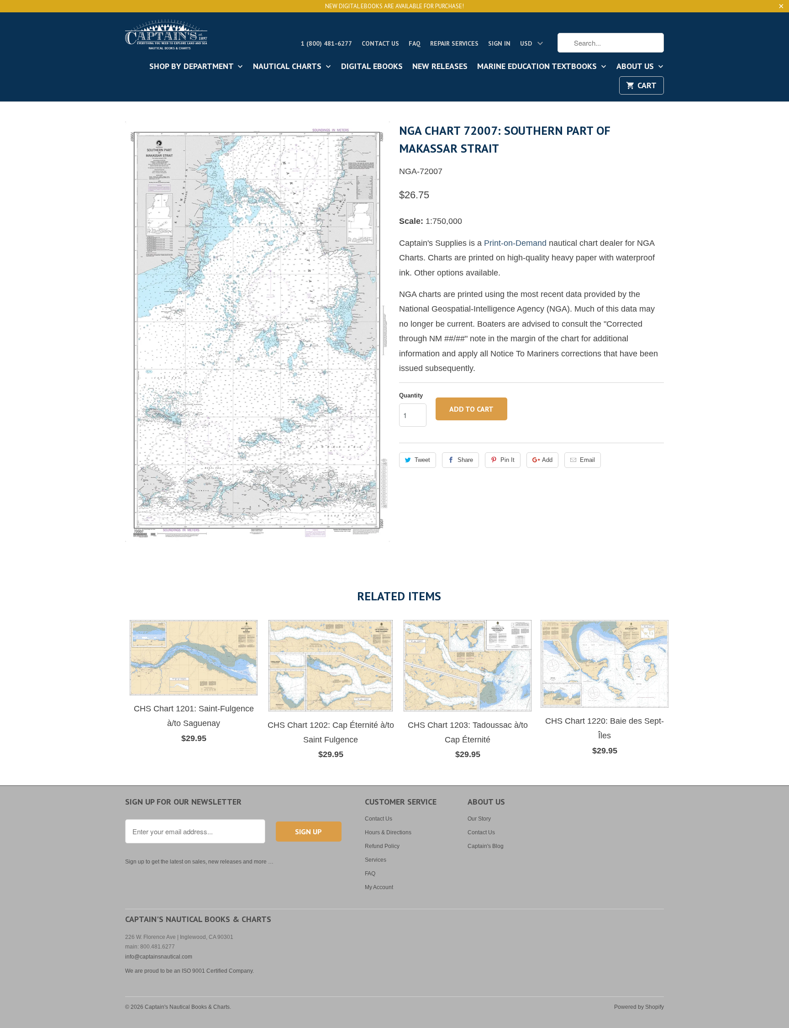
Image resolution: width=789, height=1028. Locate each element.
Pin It (507, 459)
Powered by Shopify (639, 1007)
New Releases (440, 66)
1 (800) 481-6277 (326, 43)
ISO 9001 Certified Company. (218, 971)
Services (375, 860)
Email (587, 459)
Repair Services (454, 43)
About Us (636, 66)
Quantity (411, 395)
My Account (379, 887)
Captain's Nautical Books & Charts (187, 1007)
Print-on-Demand (515, 243)
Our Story (479, 819)
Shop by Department (192, 66)
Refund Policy (382, 846)
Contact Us (380, 43)
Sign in (499, 43)
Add (547, 459)
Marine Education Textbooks (538, 66)
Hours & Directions (388, 832)
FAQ (415, 43)
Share (465, 459)
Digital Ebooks (372, 66)
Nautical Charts (288, 66)
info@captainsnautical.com (158, 957)
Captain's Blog (486, 846)
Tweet (422, 459)
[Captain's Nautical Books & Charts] (166, 37)
